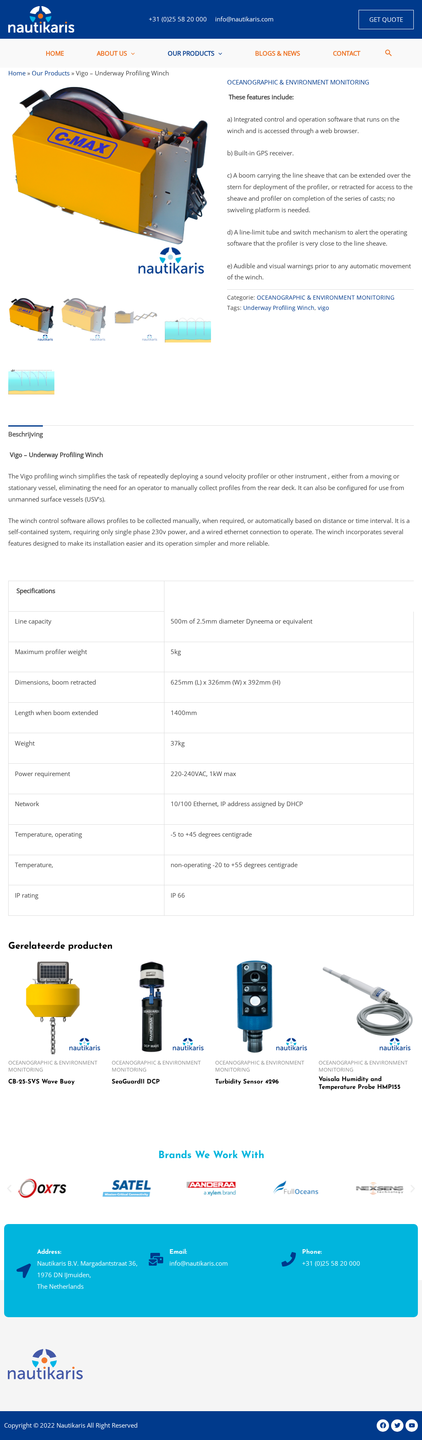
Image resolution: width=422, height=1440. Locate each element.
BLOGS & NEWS (277, 53)
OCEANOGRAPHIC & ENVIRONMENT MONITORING (298, 82)
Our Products (51, 73)
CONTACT (346, 53)
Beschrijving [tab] (25, 434)
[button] (386, 19)
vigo (323, 308)
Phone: (312, 1252)
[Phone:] (288, 1259)
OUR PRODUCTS (191, 53)
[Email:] (156, 1259)
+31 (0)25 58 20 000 (178, 19)
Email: (178, 1252)
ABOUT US (112, 53)
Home (17, 73)
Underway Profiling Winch (278, 308)
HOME (55, 53)
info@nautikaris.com (244, 19)
